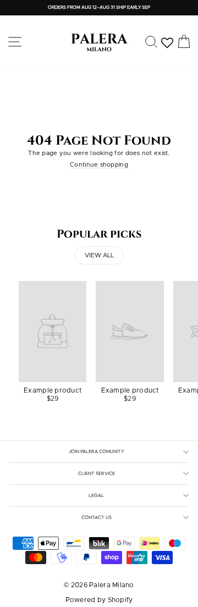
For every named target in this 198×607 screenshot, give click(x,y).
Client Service (96, 473)
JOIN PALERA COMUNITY (96, 451)
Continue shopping (99, 165)
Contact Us (96, 517)
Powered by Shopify (99, 600)
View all (99, 255)
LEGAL (96, 495)
